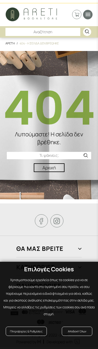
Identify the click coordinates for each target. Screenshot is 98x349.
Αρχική (49, 168)
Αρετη (10, 43)
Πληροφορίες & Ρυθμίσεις (26, 331)
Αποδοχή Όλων (77, 331)
